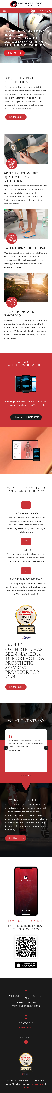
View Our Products (26, 417)
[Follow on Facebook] (26, 1042)
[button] (46, 748)
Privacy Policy (37, 1084)
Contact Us (14, 53)
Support (26, 1087)
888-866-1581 (26, 1027)
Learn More (16, 117)
